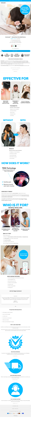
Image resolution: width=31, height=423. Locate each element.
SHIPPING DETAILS (15, 69)
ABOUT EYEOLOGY (15, 408)
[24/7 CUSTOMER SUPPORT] (15, 390)
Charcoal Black (16, 46)
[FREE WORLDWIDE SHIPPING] (15, 366)
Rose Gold (12, 46)
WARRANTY (15, 71)
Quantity (19, 44)
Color (13, 44)
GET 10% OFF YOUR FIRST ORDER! (15, 411)
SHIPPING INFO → (15, 379)
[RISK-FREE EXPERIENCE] (15, 342)
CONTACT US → (15, 403)
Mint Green (14, 46)
